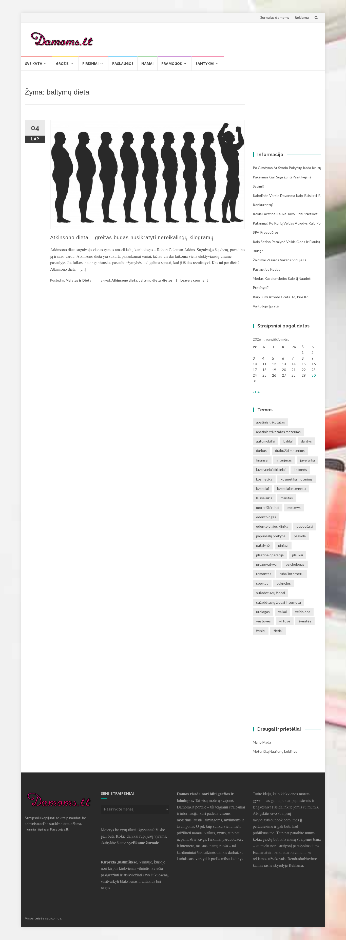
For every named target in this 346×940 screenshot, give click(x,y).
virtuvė (284, 621)
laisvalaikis (264, 498)
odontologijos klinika (272, 526)
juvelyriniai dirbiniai (270, 469)
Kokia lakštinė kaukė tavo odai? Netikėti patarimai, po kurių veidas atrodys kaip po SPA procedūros (287, 223)
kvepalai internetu (291, 488)
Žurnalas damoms (274, 17)
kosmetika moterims (297, 479)
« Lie (256, 392)
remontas (263, 574)
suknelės (284, 583)
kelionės (300, 469)
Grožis (62, 63)
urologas (263, 612)
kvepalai (262, 488)
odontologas (266, 517)
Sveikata (33, 63)
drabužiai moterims (290, 450)
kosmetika (264, 479)
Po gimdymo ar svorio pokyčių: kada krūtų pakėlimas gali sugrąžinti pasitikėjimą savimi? (287, 176)
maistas (287, 498)
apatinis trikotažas (270, 422)
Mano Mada (262, 742)
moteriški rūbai (267, 507)
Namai (147, 63)
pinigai (283, 545)
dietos (167, 280)
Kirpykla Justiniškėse (119, 862)
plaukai (297, 555)
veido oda (302, 612)
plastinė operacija (270, 555)
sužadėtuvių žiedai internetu (278, 602)
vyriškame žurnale (143, 842)
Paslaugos (122, 63)
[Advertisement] (225, 38)
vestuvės (263, 621)
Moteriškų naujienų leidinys (275, 751)
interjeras (284, 460)
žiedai (278, 631)
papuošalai (305, 526)
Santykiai (205, 63)
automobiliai (265, 441)
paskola (300, 536)
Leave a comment (194, 280)
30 (314, 375)
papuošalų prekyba (270, 536)
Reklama (302, 17)
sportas (262, 583)
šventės (305, 621)
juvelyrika (307, 460)
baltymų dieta (150, 280)
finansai (262, 460)
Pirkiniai (90, 63)
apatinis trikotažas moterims (278, 432)
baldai (288, 441)
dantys (306, 441)
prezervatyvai (266, 564)
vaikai (282, 612)
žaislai (260, 631)
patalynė (263, 545)
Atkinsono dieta (124, 280)
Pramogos (171, 63)
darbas (261, 450)
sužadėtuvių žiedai (270, 593)
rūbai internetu (291, 574)
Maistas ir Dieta (78, 280)
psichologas (295, 564)
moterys (294, 507)
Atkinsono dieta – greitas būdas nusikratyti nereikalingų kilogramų (132, 237)
